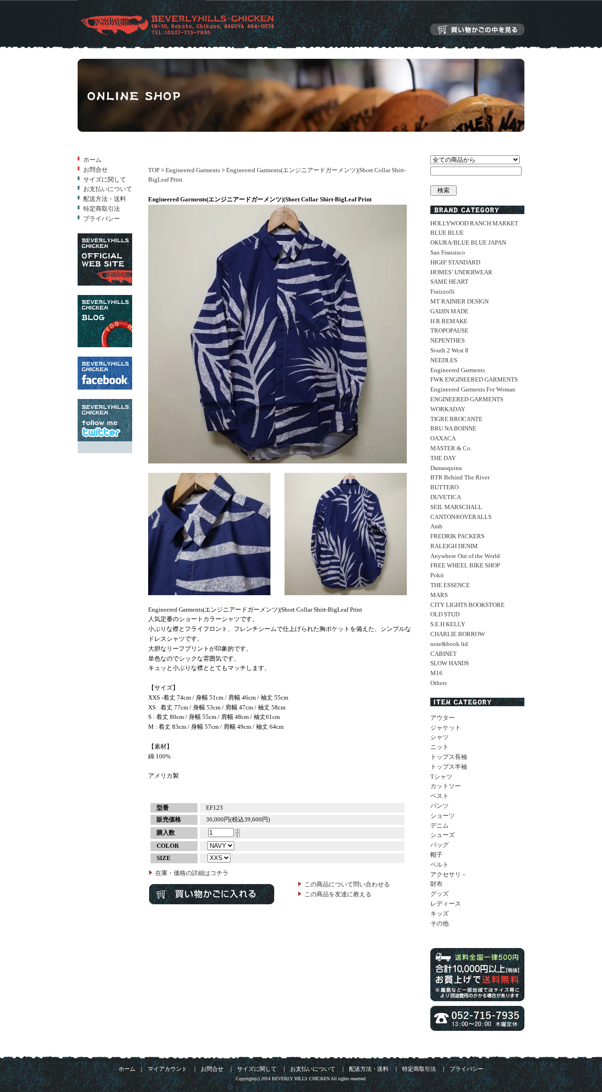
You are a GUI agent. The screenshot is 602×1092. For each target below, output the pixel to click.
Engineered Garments (193, 170)
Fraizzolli (442, 291)
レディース (445, 903)
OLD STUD (444, 614)
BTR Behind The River (460, 477)
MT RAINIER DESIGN (459, 301)
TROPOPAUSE (449, 330)
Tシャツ (441, 776)
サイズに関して (104, 179)
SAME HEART (449, 281)
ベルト (439, 864)
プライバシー (101, 218)
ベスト (439, 795)
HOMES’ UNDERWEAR (461, 272)
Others (438, 682)
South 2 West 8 (449, 350)
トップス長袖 (448, 756)
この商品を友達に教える (338, 894)
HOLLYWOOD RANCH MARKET (474, 223)
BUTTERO (444, 487)
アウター (442, 717)
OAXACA (443, 438)
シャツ (439, 737)
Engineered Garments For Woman (472, 389)
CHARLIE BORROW (457, 634)
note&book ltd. (449, 643)
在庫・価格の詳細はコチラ (192, 873)
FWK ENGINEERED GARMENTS (474, 379)
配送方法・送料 (104, 198)
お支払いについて (107, 188)
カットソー (445, 785)
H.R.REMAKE (448, 321)
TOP (153, 170)
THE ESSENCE (450, 585)
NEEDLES (443, 360)
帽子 (436, 854)
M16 (436, 673)
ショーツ (442, 815)
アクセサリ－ (448, 874)
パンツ (439, 805)
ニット (439, 746)
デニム (439, 825)
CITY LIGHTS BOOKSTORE (467, 604)
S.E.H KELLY (447, 624)
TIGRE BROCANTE (456, 418)
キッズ (439, 913)
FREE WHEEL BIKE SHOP (465, 565)
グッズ (439, 893)
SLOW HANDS (449, 663)
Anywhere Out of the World (465, 555)
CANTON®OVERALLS (460, 516)
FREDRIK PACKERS (457, 536)
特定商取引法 (101, 208)
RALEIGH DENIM (454, 546)
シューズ (442, 834)
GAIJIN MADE (449, 311)
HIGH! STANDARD (455, 262)
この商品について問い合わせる (347, 884)
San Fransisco (447, 252)
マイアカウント (167, 1069)
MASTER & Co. (451, 448)
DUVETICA (445, 497)
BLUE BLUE (447, 232)
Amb (436, 526)
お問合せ (95, 169)
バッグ (439, 844)
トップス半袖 (448, 766)
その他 (439, 923)
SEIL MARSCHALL (456, 506)
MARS (439, 594)
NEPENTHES (447, 340)
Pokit (437, 575)
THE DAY (443, 458)
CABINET (443, 653)
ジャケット (445, 727)
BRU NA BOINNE (453, 428)
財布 (436, 883)
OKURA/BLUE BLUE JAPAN (468, 242)
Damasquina (446, 467)
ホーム (92, 159)
